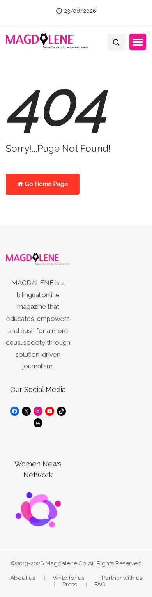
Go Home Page (45, 184)
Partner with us (122, 578)
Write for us (68, 578)
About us (22, 578)
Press (69, 585)
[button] (137, 42)
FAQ (100, 585)
